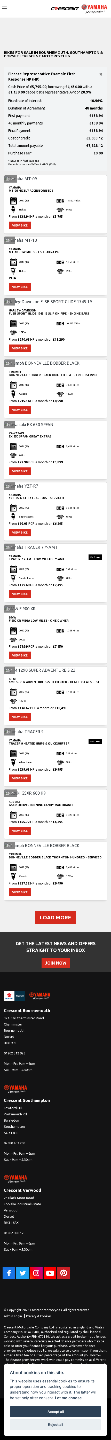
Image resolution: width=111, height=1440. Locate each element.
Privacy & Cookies (38, 1316)
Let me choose (68, 1398)
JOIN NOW (55, 963)
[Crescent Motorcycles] (65, 8)
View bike (20, 225)
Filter (94, 27)
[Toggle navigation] (4, 9)
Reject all (55, 1424)
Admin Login (13, 1316)
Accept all (55, 1412)
